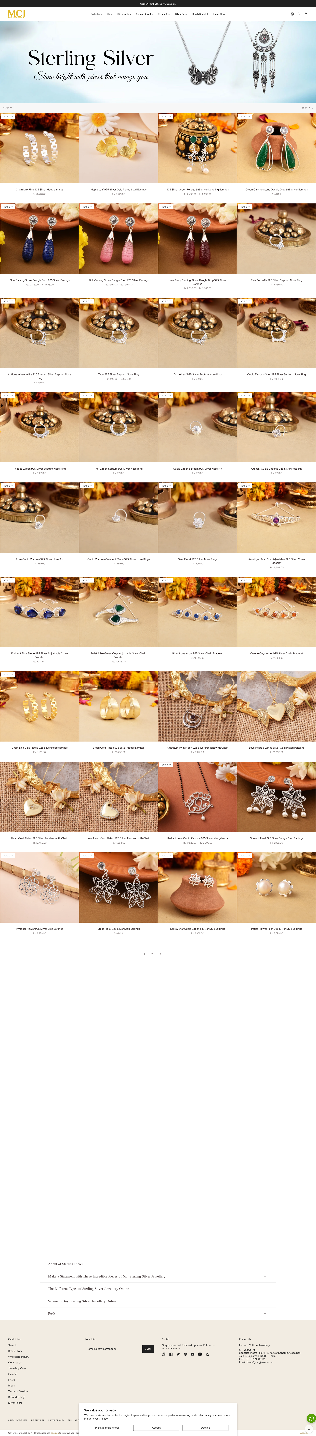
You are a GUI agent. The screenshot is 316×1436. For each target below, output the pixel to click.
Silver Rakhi (15, 1402)
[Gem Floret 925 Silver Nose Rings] (197, 517)
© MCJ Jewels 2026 (17, 1420)
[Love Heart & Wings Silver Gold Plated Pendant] (276, 706)
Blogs (11, 1385)
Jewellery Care (17, 1368)
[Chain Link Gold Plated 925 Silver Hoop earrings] (39, 706)
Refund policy (16, 1397)
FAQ (51, 1314)
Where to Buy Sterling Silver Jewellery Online (82, 1301)
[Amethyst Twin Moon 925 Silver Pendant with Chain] (197, 706)
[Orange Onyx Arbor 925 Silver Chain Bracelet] (276, 612)
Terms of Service (18, 1391)
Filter (6, 108)
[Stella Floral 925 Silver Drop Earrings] (118, 887)
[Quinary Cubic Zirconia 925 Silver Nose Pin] (276, 427)
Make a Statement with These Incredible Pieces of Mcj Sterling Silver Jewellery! (107, 1276)
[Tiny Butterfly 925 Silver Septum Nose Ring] (276, 238)
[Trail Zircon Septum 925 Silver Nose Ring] (118, 427)
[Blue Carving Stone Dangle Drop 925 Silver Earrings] (39, 238)
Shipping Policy (76, 1420)
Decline (205, 1427)
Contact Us (15, 1362)
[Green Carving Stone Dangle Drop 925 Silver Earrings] (276, 148)
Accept (156, 1427)
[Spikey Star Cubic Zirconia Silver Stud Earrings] (197, 887)
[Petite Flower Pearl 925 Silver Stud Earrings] (276, 887)
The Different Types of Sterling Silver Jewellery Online (88, 1289)
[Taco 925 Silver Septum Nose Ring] (118, 333)
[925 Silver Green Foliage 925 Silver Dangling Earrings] (197, 148)
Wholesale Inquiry (18, 1356)
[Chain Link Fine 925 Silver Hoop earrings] (39, 148)
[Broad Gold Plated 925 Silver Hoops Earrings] (118, 706)
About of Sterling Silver (65, 1264)
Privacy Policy (56, 1420)
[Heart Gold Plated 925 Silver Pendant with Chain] (39, 797)
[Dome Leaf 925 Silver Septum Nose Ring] (197, 333)
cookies (55, 1433)
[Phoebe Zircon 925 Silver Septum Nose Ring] (39, 427)
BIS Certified (38, 1420)
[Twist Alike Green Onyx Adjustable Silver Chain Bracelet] (118, 612)
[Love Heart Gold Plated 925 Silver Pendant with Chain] (118, 797)
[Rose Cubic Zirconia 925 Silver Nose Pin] (39, 517)
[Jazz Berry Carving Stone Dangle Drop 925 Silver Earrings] (197, 238)
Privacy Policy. (100, 1418)
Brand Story (15, 1351)
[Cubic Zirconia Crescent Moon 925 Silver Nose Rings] (118, 517)
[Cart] (306, 14)
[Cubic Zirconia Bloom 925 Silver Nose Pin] (197, 427)
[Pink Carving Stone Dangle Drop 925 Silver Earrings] (118, 238)
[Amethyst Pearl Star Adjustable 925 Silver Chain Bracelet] (276, 517)
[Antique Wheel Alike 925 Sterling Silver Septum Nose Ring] (39, 333)
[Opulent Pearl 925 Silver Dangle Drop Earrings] (276, 797)
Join (148, 1349)
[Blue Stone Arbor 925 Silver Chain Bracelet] (197, 612)
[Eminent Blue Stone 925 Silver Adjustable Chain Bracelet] (39, 612)
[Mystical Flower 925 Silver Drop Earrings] (39, 887)
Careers (12, 1374)
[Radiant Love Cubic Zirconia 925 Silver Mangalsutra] (197, 797)
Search (12, 1345)
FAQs (11, 1379)
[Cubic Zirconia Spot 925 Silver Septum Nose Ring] (276, 333)
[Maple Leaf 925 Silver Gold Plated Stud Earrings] (118, 148)
